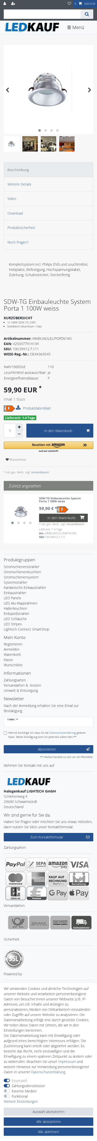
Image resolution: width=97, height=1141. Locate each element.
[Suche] (87, 14)
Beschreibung (18, 169)
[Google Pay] (57, 893)
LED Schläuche (15, 618)
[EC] (15, 893)
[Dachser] (60, 922)
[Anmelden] (5, 4)
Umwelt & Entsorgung (21, 690)
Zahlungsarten (15, 680)
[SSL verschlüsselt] (14, 959)
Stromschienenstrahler (21, 566)
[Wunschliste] (69, 4)
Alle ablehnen (48, 1131)
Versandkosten (39, 472)
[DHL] (39, 922)
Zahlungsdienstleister (28, 1085)
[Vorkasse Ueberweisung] (36, 893)
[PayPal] (15, 864)
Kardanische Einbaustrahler (25, 587)
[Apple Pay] (79, 893)
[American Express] (36, 879)
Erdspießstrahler (16, 613)
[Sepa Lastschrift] (36, 864)
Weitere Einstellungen (21, 1101)
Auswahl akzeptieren (48, 1111)
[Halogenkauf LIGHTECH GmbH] (28, 781)
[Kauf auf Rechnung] (57, 879)
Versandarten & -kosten (22, 685)
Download (15, 213)
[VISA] (79, 864)
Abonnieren (47, 749)
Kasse (8, 659)
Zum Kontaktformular (46, 837)
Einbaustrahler (15, 592)
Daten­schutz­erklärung (48, 1072)
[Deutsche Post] (18, 922)
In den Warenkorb (58, 430)
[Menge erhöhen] (19, 427)
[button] (48, 447)
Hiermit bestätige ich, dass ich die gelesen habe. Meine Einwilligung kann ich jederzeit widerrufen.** (47, 735)
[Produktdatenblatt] (19, 407)
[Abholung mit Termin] (81, 922)
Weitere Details (19, 184)
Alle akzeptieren (48, 1121)
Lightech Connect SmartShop (26, 629)
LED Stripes (13, 624)
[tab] (48, 169)
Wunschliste (17, 459)
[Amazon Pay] (57, 864)
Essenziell (19, 1080)
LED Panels (12, 598)
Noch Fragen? (18, 242)
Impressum (67, 1061)
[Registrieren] (13, 4)
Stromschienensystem (21, 577)
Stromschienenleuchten (22, 572)
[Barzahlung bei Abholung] (79, 879)
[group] (21, 512)
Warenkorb (12, 654)
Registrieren (13, 644)
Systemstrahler (15, 582)
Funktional (20, 1096)
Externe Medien (24, 1091)
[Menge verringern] (19, 434)
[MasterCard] (15, 879)
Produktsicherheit (21, 227)
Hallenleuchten (15, 608)
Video (11, 198)
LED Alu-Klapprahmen (20, 603)
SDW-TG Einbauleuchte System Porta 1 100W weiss (60, 500)
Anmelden (11, 649)
